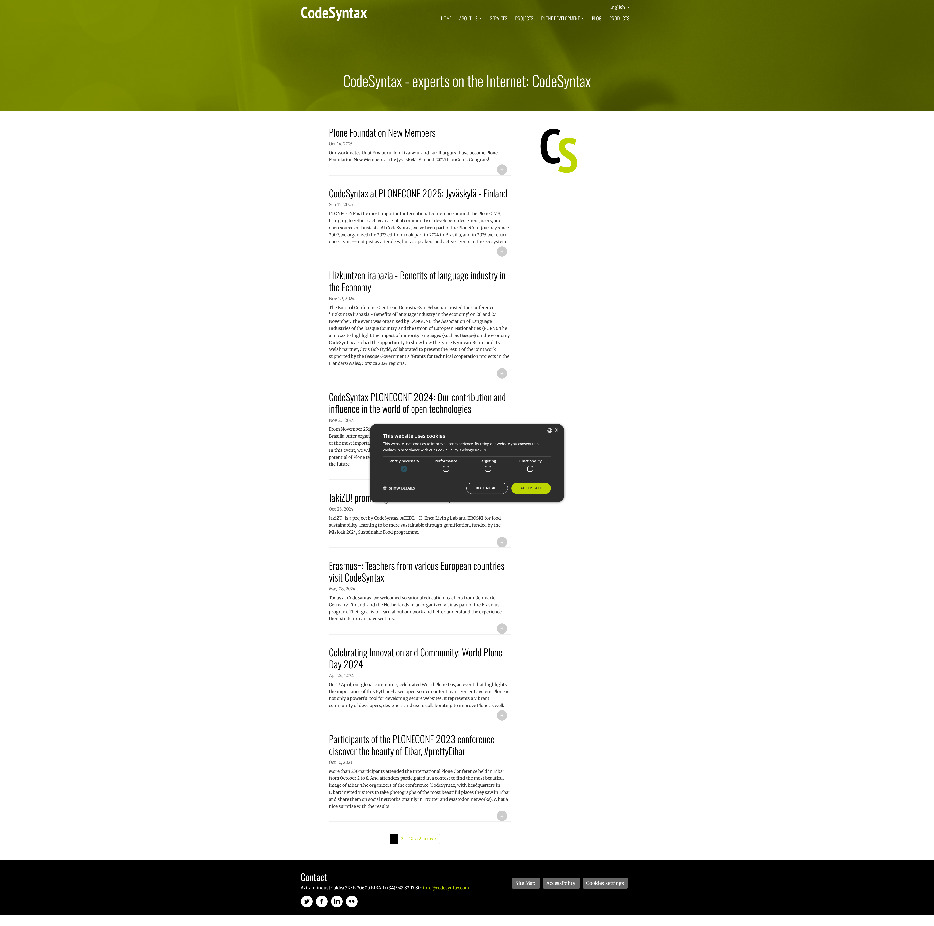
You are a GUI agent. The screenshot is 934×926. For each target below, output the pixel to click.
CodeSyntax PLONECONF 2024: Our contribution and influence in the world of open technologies (417, 402)
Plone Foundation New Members (382, 132)
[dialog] (467, 463)
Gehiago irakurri (473, 449)
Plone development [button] (560, 18)
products (619, 18)
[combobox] (549, 430)
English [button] (617, 7)
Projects (524, 18)
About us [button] (468, 18)
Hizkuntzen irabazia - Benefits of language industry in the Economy (417, 281)
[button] (399, 488)
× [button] (556, 430)
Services (498, 18)
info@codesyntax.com (446, 888)
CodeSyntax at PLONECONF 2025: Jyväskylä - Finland (418, 193)
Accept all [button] (531, 488)
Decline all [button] (487, 488)
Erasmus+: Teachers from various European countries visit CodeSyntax (416, 571)
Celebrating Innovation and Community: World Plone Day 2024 (415, 658)
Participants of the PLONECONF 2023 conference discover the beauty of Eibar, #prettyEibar (411, 745)
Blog (597, 18)
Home (446, 18)
